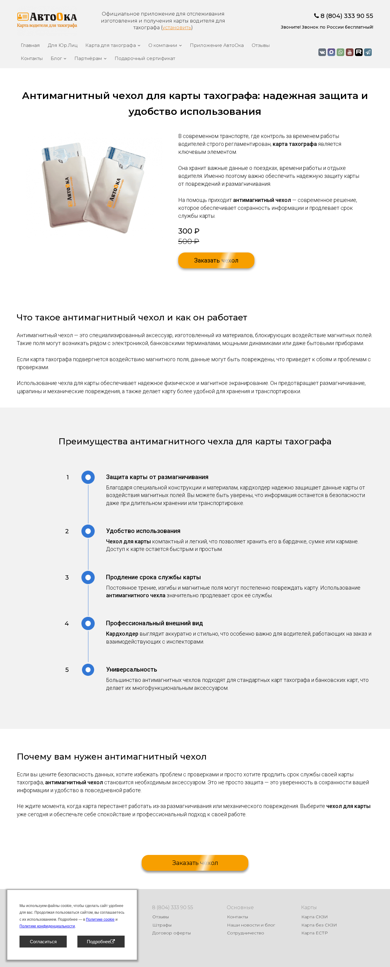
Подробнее (98, 941)
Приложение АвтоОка (217, 45)
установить (176, 27)
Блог (56, 58)
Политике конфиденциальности (47, 926)
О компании (162, 45)
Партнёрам (88, 58)
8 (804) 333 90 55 (347, 15)
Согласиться (43, 941)
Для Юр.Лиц (62, 45)
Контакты (32, 58)
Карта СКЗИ (314, 916)
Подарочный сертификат (145, 58)
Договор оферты (171, 933)
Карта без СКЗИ (319, 925)
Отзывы (261, 45)
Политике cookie (100, 919)
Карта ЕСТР (314, 933)
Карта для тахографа (110, 45)
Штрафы (162, 925)
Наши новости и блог (251, 925)
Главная (30, 45)
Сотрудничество (245, 933)
